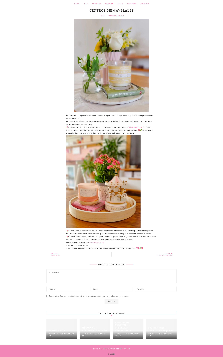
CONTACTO (145, 4)
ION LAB (126, 348)
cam (53, 333)
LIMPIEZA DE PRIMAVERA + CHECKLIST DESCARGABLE (123, 326)
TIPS (86, 4)
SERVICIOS (131, 4)
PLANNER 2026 (57, 330)
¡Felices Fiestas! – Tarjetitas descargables (160, 329)
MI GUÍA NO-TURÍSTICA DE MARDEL (95, 329)
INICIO (76, 4)
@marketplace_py (97, 242)
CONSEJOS (96, 4)
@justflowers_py (136, 127)
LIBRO (120, 4)
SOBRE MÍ (109, 4)
